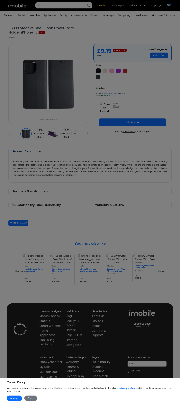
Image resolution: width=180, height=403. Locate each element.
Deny (31, 398)
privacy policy (127, 388)
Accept (14, 398)
